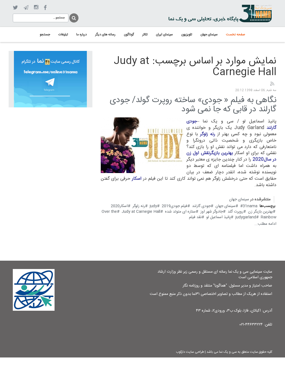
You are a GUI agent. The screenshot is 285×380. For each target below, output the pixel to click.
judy (153, 206)
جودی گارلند (201, 206)
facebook (45, 7)
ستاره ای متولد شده (180, 211)
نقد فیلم (195, 217)
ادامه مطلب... (265, 224)
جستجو (73, 17)
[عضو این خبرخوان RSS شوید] (272, 84)
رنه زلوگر (138, 206)
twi (15, 8)
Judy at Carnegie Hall (141, 211)
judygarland (245, 217)
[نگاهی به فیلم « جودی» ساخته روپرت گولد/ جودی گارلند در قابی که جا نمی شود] (142, 145)
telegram (26, 7)
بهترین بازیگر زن (260, 211)
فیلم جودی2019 (174, 206)
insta (36, 7)
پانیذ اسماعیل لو (218, 217)
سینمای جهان (239, 199)
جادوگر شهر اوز (211, 211)
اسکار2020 (119, 206)
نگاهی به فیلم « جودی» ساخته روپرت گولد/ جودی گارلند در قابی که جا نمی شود (193, 104)
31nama (250, 206)
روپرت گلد (235, 211)
